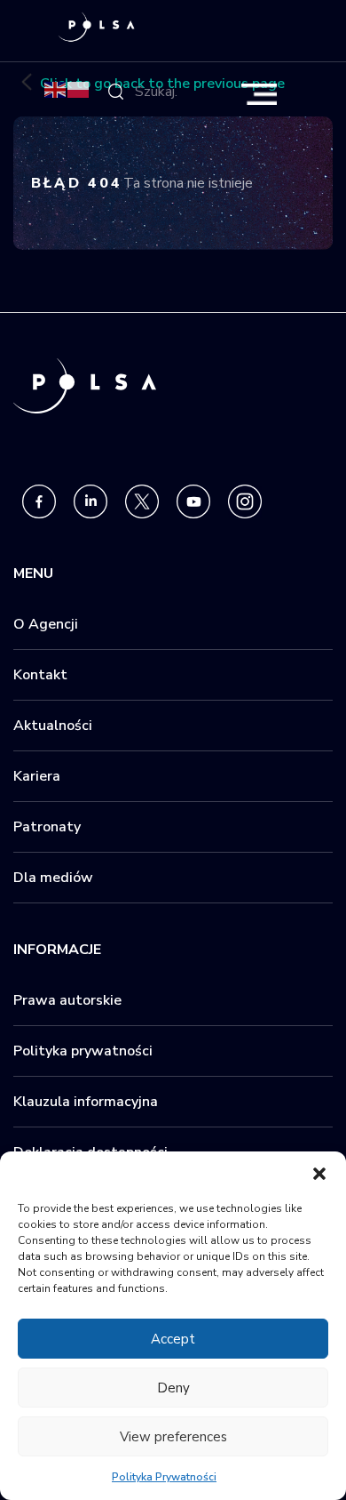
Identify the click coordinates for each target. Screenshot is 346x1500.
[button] (319, 1174)
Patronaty (47, 827)
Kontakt (40, 675)
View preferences (173, 1437)
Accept (173, 1339)
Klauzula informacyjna (85, 1101)
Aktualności (52, 725)
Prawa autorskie (67, 1000)
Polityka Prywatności (164, 1477)
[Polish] (78, 89)
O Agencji (45, 624)
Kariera (36, 776)
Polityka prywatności (83, 1051)
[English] (55, 89)
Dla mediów (53, 877)
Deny (173, 1388)
